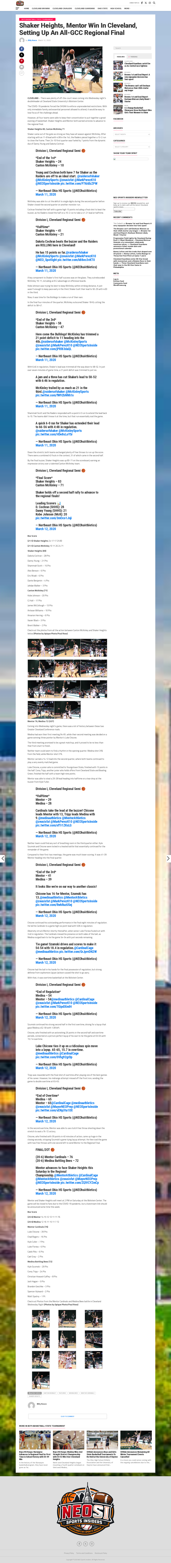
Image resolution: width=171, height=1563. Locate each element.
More (126, 8)
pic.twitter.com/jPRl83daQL (54, 349)
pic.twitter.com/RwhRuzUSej (54, 905)
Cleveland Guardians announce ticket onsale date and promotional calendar (130, 246)
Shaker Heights (34, 1396)
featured (62, 1393)
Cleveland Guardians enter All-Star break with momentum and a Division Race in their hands (132, 260)
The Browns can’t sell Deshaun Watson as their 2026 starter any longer (137, 88)
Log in (116, 279)
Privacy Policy (69, 1553)
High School (116, 8)
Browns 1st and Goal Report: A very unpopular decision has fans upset (137, 76)
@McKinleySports (47, 180)
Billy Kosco (32, 40)
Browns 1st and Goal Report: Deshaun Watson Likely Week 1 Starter (137, 99)
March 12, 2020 (46, 529)
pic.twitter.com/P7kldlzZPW (79, 183)
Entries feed (118, 281)
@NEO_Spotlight (46, 260)
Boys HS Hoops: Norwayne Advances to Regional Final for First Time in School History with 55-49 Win (34, 1456)
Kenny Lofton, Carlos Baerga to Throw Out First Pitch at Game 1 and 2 (131, 254)
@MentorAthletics (74, 818)
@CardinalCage (83, 948)
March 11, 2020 (46, 194)
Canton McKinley (50, 1393)
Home (26, 8)
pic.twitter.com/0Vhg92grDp (54, 1057)
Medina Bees (73, 1393)
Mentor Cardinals (87, 1393)
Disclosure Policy (101, 1553)
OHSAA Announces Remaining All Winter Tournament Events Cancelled (134, 1454)
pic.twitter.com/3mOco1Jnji (54, 518)
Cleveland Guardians (85, 8)
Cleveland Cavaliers (62, 8)
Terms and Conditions (84, 1553)
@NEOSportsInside (48, 183)
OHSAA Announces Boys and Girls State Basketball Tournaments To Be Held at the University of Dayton (102, 1454)
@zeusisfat (66, 180)
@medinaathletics (49, 818)
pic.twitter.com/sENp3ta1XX (54, 1110)
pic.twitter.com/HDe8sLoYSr (54, 434)
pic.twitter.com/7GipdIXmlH (54, 1007)
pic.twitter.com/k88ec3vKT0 (76, 260)
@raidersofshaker (88, 176)
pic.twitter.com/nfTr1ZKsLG (54, 825)
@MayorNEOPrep (62, 1107)
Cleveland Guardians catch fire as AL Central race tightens (137, 64)
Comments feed (120, 283)
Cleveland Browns (41, 8)
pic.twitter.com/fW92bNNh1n (55, 395)
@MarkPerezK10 (85, 180)
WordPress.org (119, 285)
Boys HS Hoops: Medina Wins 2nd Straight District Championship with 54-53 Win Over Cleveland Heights (67, 1456)
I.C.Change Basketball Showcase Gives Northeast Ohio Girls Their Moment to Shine (138, 110)
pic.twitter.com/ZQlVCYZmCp (80, 1183)
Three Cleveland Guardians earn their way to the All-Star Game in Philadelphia (130, 265)
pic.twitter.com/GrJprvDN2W (78, 952)
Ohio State (103, 8)
